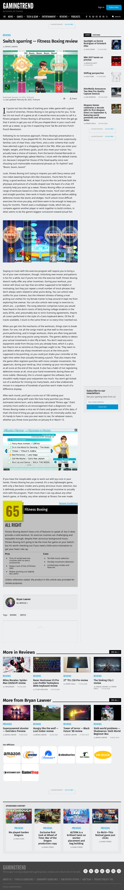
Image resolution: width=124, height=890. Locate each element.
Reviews (7, 35)
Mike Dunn (20, 839)
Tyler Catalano (41, 689)
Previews (7, 724)
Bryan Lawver (11, 46)
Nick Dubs (90, 76)
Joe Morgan (91, 97)
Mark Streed (49, 847)
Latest (87, 35)
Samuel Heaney (102, 687)
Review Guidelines (68, 503)
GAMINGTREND (15, 887)
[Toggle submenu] (14, 17)
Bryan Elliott (91, 63)
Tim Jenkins (9, 687)
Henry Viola (91, 123)
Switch (23, 615)
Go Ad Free (69, 24)
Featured (96, 35)
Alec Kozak (90, 49)
